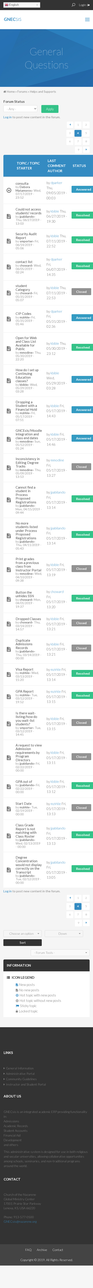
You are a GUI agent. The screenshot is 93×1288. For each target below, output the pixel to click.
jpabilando (27, 216)
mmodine (26, 352)
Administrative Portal (20, 1073)
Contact (57, 1250)
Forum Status (14, 101)
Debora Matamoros (24, 188)
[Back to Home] (22, 18)
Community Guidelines (21, 1079)
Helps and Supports (43, 91)
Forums (22, 91)
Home (11, 91)
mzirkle (24, 317)
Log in (7, 117)
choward (26, 265)
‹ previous (70, 125)
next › (86, 150)
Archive (42, 1250)
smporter (26, 241)
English (14, 5)
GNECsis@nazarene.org (20, 1221)
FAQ (28, 1250)
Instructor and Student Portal (26, 1084)
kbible (24, 384)
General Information (20, 1068)
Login (82, 5)
